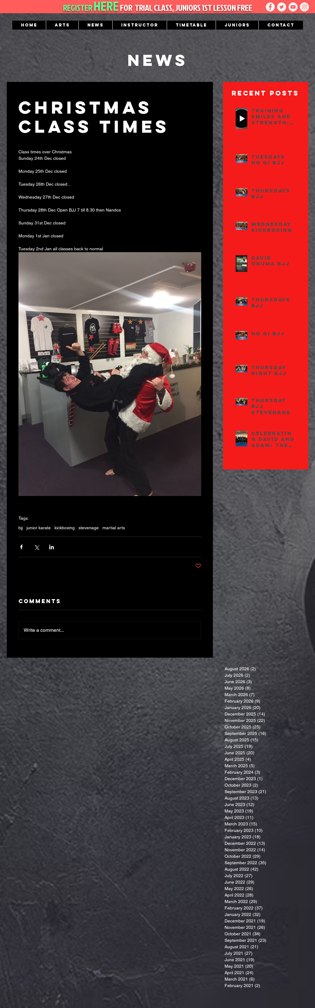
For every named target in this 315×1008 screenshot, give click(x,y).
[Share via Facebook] (21, 547)
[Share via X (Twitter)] (36, 547)
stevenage (88, 527)
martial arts (113, 527)
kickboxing (64, 527)
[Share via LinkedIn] (51, 547)
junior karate (38, 527)
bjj (20, 527)
